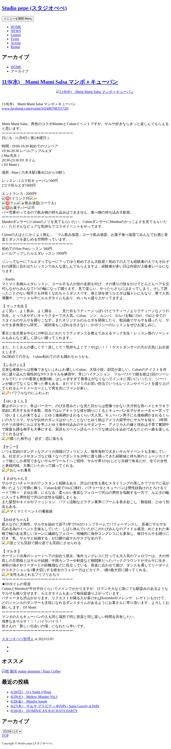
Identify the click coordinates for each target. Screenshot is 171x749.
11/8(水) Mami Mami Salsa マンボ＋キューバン (60, 82)
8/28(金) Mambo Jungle (29, 701)
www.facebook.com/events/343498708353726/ (35, 108)
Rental (15, 47)
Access (16, 43)
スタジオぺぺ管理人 (18, 639)
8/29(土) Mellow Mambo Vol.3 (34, 697)
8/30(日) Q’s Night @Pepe (31, 692)
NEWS (16, 31)
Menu (18, 18)
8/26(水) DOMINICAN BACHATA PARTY (44, 711)
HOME (16, 27)
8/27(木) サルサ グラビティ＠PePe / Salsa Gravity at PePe (55, 706)
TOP (5, 735)
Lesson (16, 35)
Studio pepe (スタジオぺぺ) (34, 8)
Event (15, 39)
